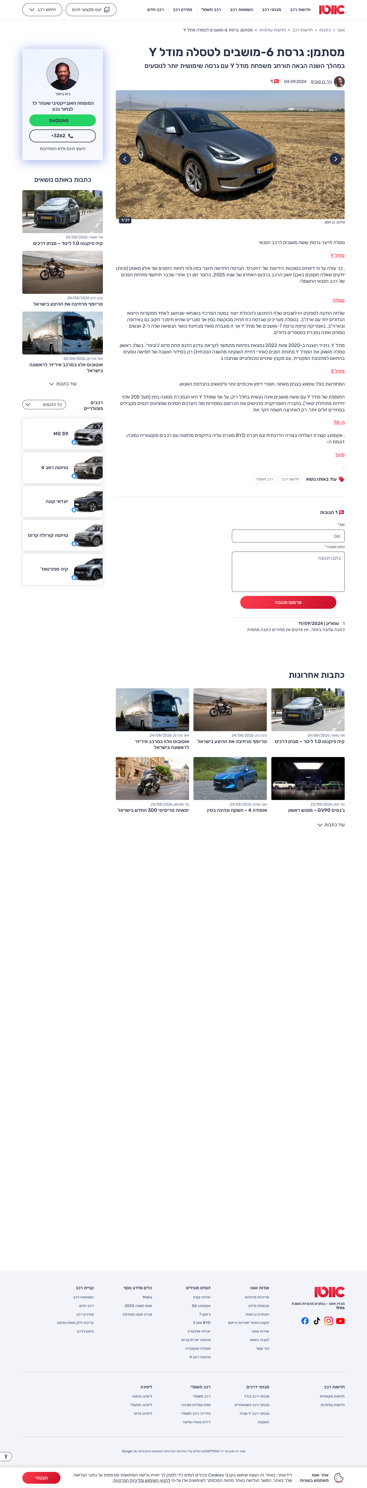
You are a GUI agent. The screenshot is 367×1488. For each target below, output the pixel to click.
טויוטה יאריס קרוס (196, 1340)
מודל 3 (338, 371)
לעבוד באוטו (259, 1340)
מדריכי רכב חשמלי (196, 1413)
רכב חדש (86, 1306)
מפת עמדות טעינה (196, 1405)
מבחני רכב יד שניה (254, 1413)
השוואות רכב (83, 1297)
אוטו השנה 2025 (138, 1306)
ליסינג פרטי (143, 1413)
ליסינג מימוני (142, 1396)
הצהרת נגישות (257, 1314)
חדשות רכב (302, 29)
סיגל (340, 455)
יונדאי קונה (202, 1297)
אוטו (341, 29)
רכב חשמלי (265, 479)
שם (341, 524)
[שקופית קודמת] (335, 159)
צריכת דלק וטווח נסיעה (75, 1323)
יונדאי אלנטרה (199, 1331)
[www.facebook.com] (305, 1321)
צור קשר (262, 1348)
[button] (91, 9)
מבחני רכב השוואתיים (252, 1405)
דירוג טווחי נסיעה (197, 1422)
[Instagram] (328, 1321)
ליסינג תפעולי (141, 1405)
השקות (263, 1422)
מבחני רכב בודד (256, 1396)
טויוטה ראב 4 (200, 1357)
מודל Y (337, 255)
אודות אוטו (260, 1331)
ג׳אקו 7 (205, 1314)
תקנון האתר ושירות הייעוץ (248, 1323)
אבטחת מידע (259, 1306)
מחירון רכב (85, 1314)
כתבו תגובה (335, 547)
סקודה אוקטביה (198, 1348)
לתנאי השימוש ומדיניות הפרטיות (141, 1480)
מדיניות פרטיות (257, 1297)
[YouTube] (340, 1321)
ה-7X (339, 422)
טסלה (339, 300)
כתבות (325, 29)
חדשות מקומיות (332, 1396)
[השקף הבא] (125, 159)
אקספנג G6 (201, 1306)
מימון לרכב (85, 1331)
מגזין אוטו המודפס (137, 1314)
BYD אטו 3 (202, 1323)
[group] (230, 158)
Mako (147, 1297)
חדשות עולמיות (272, 29)
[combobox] (44, 404)
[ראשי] (330, 1292)
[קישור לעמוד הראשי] (332, 10)
